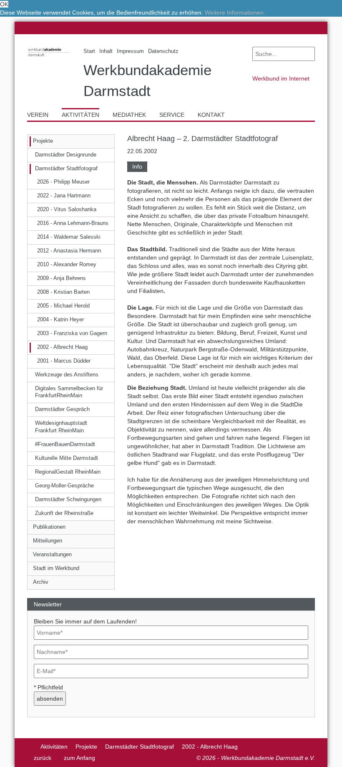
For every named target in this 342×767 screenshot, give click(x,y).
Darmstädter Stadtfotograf (139, 746)
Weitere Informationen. (235, 12)
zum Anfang (79, 757)
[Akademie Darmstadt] (30, 746)
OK (4, 4)
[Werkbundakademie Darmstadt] (49, 57)
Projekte (86, 746)
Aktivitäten (54, 746)
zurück (42, 757)
